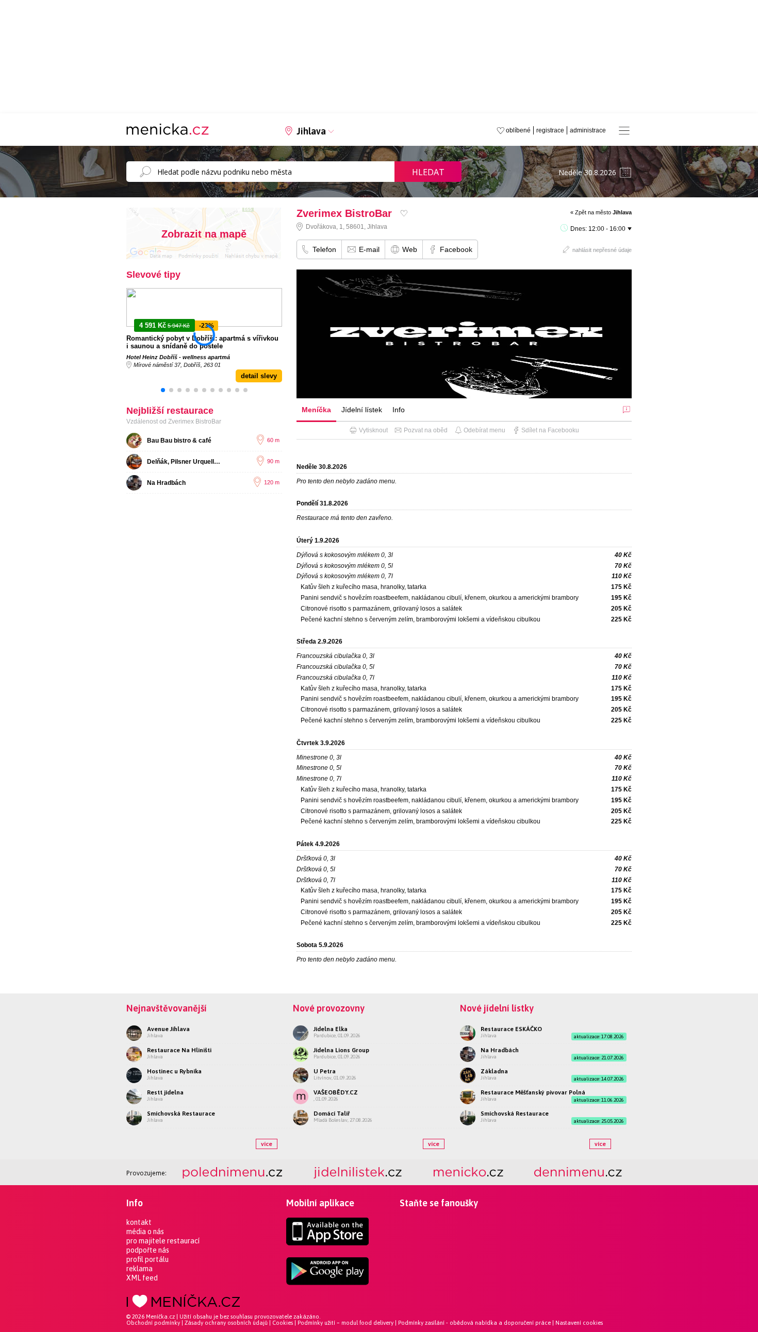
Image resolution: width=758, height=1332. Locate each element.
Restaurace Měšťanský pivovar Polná (533, 1092)
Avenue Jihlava (168, 1029)
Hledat (428, 172)
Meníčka (316, 410)
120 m (271, 482)
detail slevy (259, 376)
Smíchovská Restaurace (181, 1113)
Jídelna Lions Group (341, 1050)
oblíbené (518, 130)
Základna (494, 1071)
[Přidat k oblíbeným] (404, 213)
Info (398, 410)
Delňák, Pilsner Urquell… (183, 461)
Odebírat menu (484, 430)
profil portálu (147, 1259)
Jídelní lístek (361, 410)
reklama (139, 1268)
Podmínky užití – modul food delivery (345, 1323)
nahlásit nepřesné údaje (602, 250)
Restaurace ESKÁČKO (511, 1029)
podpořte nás (147, 1250)
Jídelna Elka (331, 1029)
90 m (273, 461)
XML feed (142, 1278)
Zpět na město (603, 212)
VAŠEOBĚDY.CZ (336, 1092)
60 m (273, 440)
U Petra (325, 1071)
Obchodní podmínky (153, 1323)
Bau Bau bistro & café (179, 440)
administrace (588, 130)
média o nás (145, 1231)
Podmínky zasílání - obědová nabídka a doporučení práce (474, 1323)
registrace (550, 130)
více (266, 1144)
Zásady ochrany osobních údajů (226, 1323)
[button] (163, 390)
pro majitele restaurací (163, 1241)
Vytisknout (373, 430)
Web (409, 249)
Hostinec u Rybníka (174, 1071)
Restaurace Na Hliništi (179, 1050)
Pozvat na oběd (426, 430)
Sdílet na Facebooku (550, 430)
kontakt (139, 1222)
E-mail (369, 249)
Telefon (324, 249)
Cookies (282, 1323)
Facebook (456, 249)
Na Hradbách (166, 482)
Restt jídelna (165, 1092)
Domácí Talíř (332, 1113)
